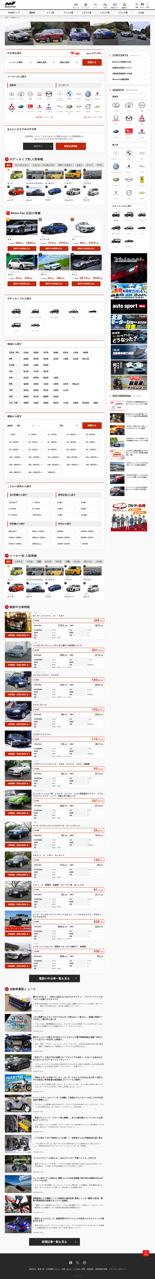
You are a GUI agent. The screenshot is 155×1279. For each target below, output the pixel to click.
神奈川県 (85, 359)
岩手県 (45, 352)
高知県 (55, 396)
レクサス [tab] (19, 561)
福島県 (85, 352)
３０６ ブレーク (40, 705)
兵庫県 (55, 384)
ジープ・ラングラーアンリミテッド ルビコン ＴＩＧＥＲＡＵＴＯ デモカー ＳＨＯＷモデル (68, 916)
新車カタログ (114, 7)
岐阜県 (26, 378)
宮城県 (55, 352)
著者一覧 (41, 1269)
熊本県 (55, 403)
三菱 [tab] (68, 561)
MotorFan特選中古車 (121, 62)
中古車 (105, 7)
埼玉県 (55, 359)
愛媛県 (45, 396)
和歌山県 (75, 384)
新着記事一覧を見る (54, 1241)
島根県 (36, 390)
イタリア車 (105, 13)
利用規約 (90, 1269)
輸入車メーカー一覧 (93, 117)
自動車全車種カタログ (122, 68)
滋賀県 (26, 384)
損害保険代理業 (101, 1269)
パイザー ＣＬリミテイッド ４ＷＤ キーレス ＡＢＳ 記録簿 (61, 764)
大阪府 (45, 384)
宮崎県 (75, 403)
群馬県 (45, 359)
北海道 (26, 352)
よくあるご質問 (79, 1269)
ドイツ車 (50, 13)
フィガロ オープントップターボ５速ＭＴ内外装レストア (57, 645)
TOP (6, 17)
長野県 (45, 365)
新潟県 (26, 365)
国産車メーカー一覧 (44, 117)
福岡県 (26, 403)
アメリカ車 (68, 13)
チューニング (85, 7)
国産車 (32, 13)
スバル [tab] (77, 561)
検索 (137, 7)
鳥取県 (26, 390)
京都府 (36, 384)
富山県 (26, 371)
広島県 (55, 390)
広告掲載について (53, 1269)
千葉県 (65, 359)
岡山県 (45, 390)
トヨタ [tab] (30, 561)
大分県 (65, 403)
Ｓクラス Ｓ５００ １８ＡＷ (46, 675)
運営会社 (32, 1269)
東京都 (75, 359)
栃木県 (36, 359)
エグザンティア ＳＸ (42, 734)
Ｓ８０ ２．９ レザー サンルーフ (48, 855)
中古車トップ (14, 13)
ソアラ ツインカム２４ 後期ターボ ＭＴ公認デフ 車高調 (59, 947)
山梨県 (36, 365)
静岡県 (36, 378)
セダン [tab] (79, 165)
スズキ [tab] (99, 561)
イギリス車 (86, 13)
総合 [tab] (9, 165)
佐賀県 (36, 403)
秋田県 (65, 352)
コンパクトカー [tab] (21, 165)
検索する (92, 62)
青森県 (36, 352)
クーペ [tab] (90, 165)
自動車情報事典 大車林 (122, 74)
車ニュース (76, 7)
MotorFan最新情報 (120, 79)
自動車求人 (124, 7)
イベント (95, 7)
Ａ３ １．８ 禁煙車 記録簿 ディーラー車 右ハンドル (58, 885)
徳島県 (26, 396)
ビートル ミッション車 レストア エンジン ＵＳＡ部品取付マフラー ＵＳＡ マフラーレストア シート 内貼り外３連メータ (68, 795)
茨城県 (26, 359)
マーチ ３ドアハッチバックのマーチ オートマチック (56, 826)
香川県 (36, 396)
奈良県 (65, 384)
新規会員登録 (70, 146)
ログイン (142, 7)
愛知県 (45, 378)
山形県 (75, 352)
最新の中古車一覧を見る (54, 978)
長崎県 (45, 403)
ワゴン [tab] (100, 165)
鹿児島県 (85, 403)
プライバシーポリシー (117, 1269)
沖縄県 (95, 403)
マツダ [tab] (58, 561)
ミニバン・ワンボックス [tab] (43, 165)
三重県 (55, 378)
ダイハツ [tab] (88, 561)
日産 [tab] (39, 561)
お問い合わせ (66, 1269)
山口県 (65, 390)
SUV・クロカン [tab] (65, 165)
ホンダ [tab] (48, 561)
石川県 (36, 371)
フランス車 (123, 13)
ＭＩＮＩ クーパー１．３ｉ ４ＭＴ (48, 616)
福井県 (45, 371)
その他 (141, 13)
